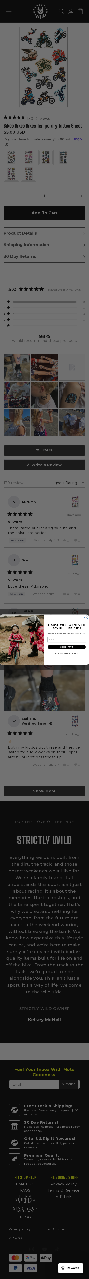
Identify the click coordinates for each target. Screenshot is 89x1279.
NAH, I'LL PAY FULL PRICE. (67, 653)
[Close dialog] (86, 617)
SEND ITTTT (66, 647)
